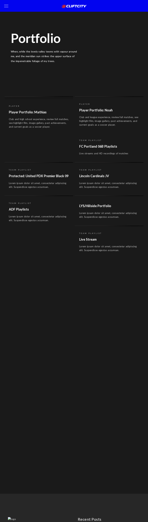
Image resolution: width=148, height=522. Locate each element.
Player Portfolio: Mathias (28, 112)
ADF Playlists (19, 209)
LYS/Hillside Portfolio (95, 206)
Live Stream (88, 239)
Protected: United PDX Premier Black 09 (38, 176)
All (43, 83)
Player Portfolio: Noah (96, 110)
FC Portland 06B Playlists (98, 146)
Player (57, 83)
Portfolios (75, 83)
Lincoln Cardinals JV (94, 176)
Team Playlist (97, 83)
